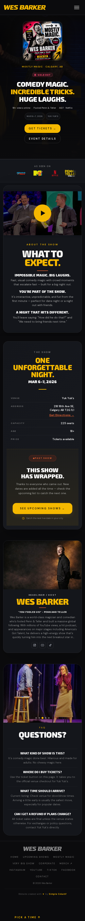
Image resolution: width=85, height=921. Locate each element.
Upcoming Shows (36, 857)
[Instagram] (34, 645)
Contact (42, 876)
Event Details (42, 138)
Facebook (68, 870)
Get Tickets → (42, 128)
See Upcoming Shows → (42, 508)
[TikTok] (50, 645)
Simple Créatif (57, 894)
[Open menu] (76, 7)
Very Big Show (24, 863)
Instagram (17, 870)
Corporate (47, 863)
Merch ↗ (66, 863)
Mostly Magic (63, 857)
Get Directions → (61, 415)
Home (14, 857)
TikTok (52, 870)
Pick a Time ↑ (28, 917)
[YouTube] (42, 645)
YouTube (36, 870)
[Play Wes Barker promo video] (42, 213)
